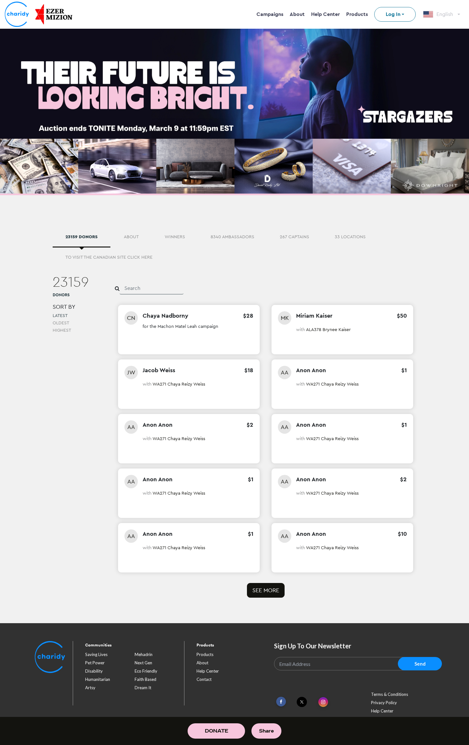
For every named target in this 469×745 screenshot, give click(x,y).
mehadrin (144, 654)
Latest (60, 315)
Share (266, 730)
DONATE (216, 730)
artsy (90, 687)
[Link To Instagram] (323, 702)
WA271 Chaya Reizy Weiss (179, 384)
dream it (143, 687)
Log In (393, 14)
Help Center (325, 14)
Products (357, 14)
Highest (62, 330)
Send (420, 664)
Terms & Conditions (389, 694)
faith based (145, 679)
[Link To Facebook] (281, 702)
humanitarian (97, 679)
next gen (143, 662)
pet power (95, 662)
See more (265, 590)
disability (94, 671)
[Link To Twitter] (302, 702)
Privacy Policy (384, 702)
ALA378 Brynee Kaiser (328, 329)
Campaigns (270, 14)
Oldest (61, 323)
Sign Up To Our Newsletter (312, 646)
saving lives (96, 654)
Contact (204, 679)
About (297, 14)
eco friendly (146, 671)
